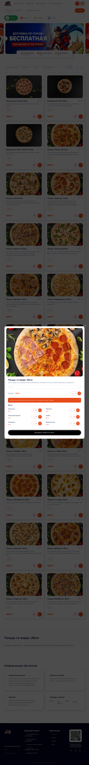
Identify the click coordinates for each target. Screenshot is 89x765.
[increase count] (79, 393)
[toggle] (79, 387)
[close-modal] (85, 326)
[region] (44, 415)
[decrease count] (73, 393)
